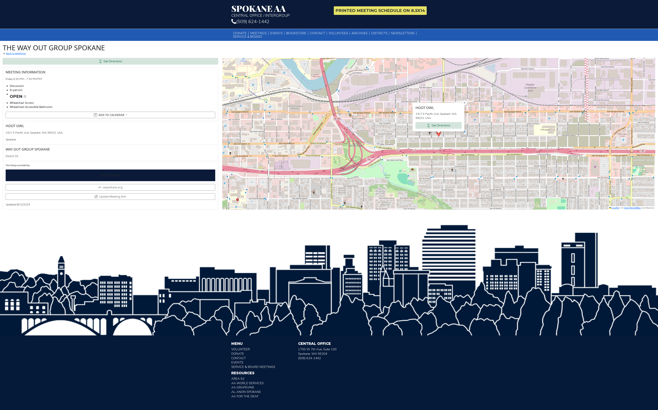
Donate (240, 33)
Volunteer (338, 33)
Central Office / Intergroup (260, 11)
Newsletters (403, 33)
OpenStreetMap (632, 207)
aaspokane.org (113, 187)
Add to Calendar (111, 115)
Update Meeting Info (112, 196)
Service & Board (247, 36)
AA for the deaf (245, 396)
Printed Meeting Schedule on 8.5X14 (380, 10)
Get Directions (112, 61)
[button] (438, 134)
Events (276, 33)
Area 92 (237, 379)
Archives (360, 33)
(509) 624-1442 (252, 21)
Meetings (258, 33)
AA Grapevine (242, 387)
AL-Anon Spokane (246, 392)
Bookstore (296, 33)
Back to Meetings (16, 53)
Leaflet (615, 207)
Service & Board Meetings (253, 367)
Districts (379, 33)
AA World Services (247, 383)
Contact (317, 33)
